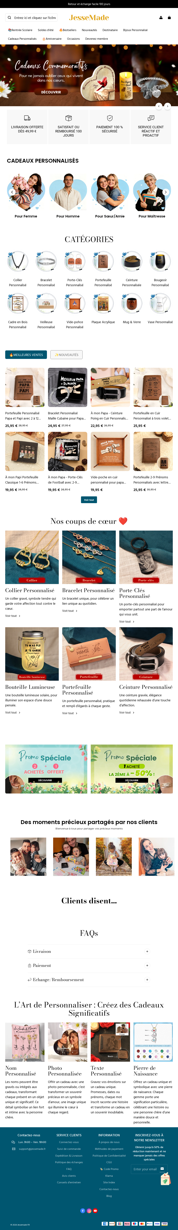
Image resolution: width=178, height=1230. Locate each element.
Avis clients (69, 1176)
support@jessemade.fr (32, 1149)
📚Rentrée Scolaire (20, 30)
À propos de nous (109, 1142)
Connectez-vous (69, 1142)
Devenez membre (96, 38)
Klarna (109, 1176)
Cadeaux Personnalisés (22, 38)
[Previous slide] (12, 192)
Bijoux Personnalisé (135, 30)
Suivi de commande (69, 1149)
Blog (109, 1196)
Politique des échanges (69, 1162)
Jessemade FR (23, 1224)
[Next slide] (165, 192)
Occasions (73, 38)
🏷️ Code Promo (109, 1169)
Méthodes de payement (109, 1149)
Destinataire (110, 30)
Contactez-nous (109, 1189)
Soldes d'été (46, 30)
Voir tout (89, 500)
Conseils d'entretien (69, 1182)
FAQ (68, 1169)
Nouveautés (89, 30)
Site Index (109, 1182)
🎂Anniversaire (52, 38)
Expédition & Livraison (68, 1155)
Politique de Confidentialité (109, 1155)
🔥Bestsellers (67, 30)
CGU (109, 1162)
